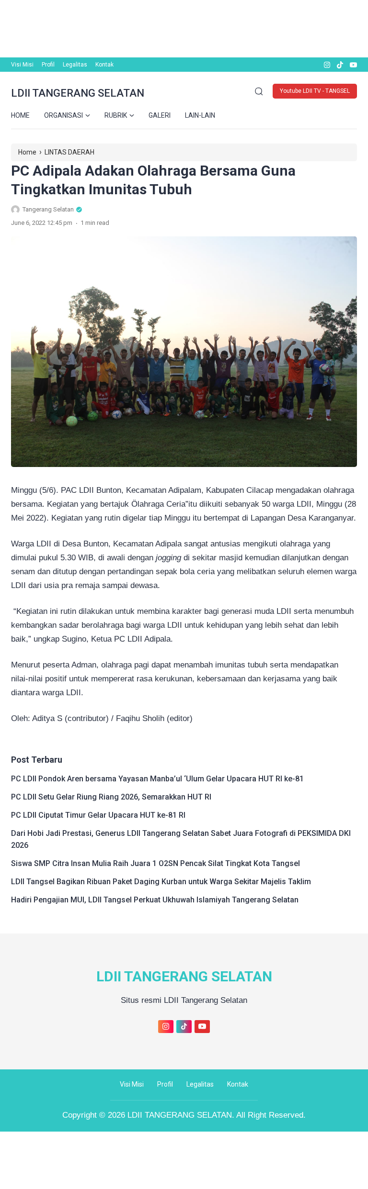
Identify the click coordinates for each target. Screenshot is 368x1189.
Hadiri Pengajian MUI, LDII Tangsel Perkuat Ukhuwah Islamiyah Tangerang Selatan (155, 899)
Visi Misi (22, 64)
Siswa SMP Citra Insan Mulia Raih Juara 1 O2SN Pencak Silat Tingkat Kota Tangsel (155, 863)
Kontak (104, 64)
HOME (20, 115)
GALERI (160, 115)
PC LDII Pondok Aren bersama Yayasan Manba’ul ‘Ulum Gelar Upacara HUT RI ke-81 (157, 778)
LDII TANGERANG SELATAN (77, 93)
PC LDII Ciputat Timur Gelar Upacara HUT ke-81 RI (98, 815)
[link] (326, 64)
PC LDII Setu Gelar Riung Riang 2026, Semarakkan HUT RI (111, 796)
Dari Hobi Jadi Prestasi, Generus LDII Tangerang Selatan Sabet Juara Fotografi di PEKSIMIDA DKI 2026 (181, 839)
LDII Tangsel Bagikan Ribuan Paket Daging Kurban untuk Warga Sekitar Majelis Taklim (161, 881)
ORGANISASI (63, 115)
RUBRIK (115, 115)
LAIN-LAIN (200, 115)
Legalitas (75, 64)
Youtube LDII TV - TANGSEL (315, 91)
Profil (48, 64)
